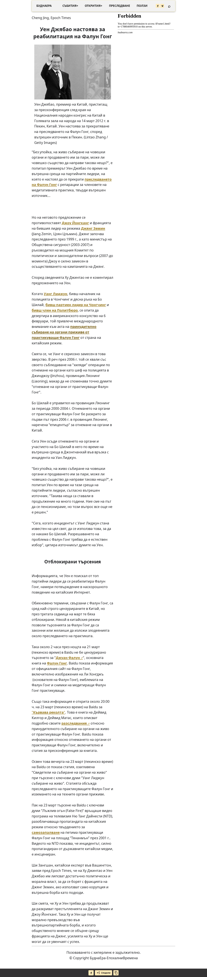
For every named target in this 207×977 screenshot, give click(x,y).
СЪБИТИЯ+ (70, 6)
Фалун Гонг (57, 663)
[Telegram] (162, 6)
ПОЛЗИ (142, 6)
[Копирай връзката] (116, 972)
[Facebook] (158, 6)
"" (48, 712)
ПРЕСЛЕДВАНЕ (119, 6)
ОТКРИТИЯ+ (93, 6)
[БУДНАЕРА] (44, 5)
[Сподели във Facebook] (91, 972)
